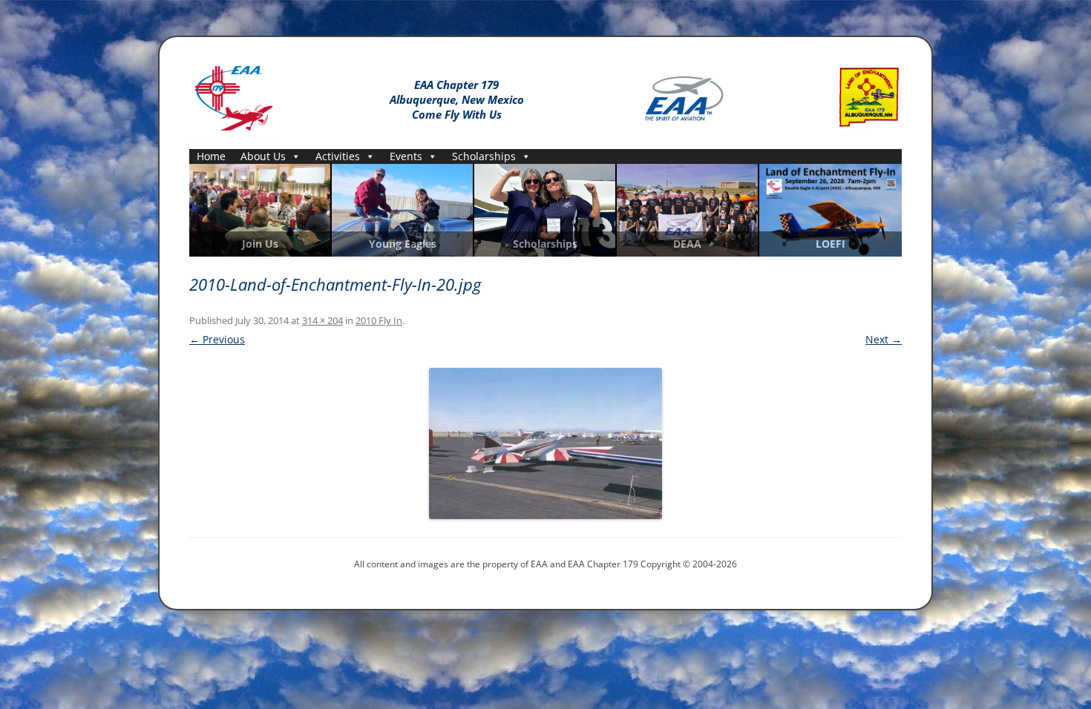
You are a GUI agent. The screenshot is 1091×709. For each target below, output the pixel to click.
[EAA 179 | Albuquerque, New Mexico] (233, 95)
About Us (263, 156)
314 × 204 (322, 320)
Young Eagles (402, 244)
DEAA (687, 244)
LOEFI (830, 244)
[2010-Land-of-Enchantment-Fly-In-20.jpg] (545, 443)
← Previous (217, 339)
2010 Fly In (379, 320)
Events (406, 156)
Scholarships (484, 156)
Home (211, 156)
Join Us (260, 244)
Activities (337, 156)
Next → (883, 339)
